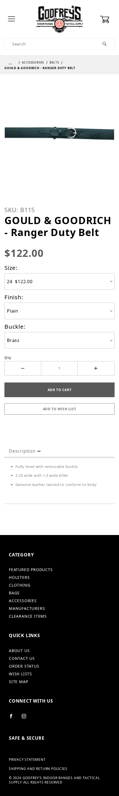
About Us (19, 650)
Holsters (19, 577)
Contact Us (22, 658)
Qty (7, 358)
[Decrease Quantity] (22, 368)
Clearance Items (28, 616)
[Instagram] (26, 718)
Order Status (24, 666)
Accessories (23, 600)
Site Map (18, 681)
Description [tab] (22, 451)
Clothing (19, 585)
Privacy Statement (27, 759)
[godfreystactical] (59, 18)
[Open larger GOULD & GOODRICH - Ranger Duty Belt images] (59, 138)
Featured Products (31, 569)
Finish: (14, 297)
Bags (14, 592)
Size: (11, 268)
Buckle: (15, 326)
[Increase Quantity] (96, 368)
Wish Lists (20, 673)
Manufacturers (27, 608)
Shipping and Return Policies (38, 769)
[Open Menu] (11, 19)
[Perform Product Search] (104, 43)
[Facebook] (13, 718)
